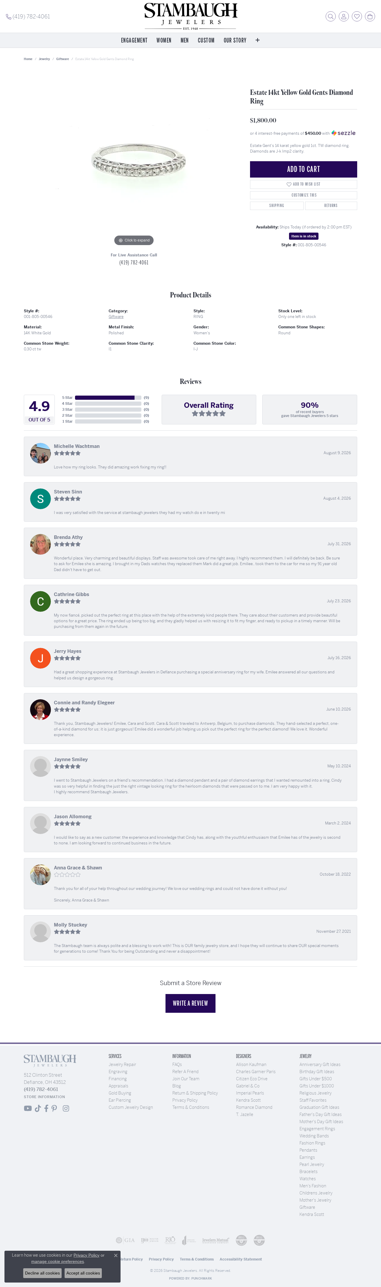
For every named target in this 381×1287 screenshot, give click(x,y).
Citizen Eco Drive (252, 1078)
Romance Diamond (254, 1107)
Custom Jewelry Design (131, 1107)
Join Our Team (185, 1078)
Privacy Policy (185, 1100)
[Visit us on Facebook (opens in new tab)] (46, 1108)
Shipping (276, 206)
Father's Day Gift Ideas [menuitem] (320, 1114)
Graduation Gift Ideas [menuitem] (319, 1107)
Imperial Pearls (250, 1093)
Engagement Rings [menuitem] (317, 1128)
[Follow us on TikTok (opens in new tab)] (38, 1108)
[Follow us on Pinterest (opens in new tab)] (54, 1108)
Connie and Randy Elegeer (84, 703)
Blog (176, 1086)
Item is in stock (303, 236)
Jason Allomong (73, 816)
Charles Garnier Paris (256, 1071)
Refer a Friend (185, 1071)
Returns (331, 206)
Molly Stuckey (70, 925)
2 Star (67, 415)
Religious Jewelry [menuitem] (315, 1093)
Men (185, 40)
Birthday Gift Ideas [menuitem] (316, 1071)
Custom (206, 40)
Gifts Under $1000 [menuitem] (316, 1086)
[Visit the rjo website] (170, 1240)
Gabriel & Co (248, 1086)
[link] (28, 16)
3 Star (67, 409)
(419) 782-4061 (134, 263)
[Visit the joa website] (189, 1240)
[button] (331, 16)
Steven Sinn (68, 492)
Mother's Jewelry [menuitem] (315, 1200)
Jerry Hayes (68, 651)
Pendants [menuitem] (308, 1150)
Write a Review (190, 1003)
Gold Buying (120, 1093)
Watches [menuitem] (307, 1178)
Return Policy (131, 1259)
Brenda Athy (68, 537)
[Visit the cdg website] (241, 1240)
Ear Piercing (120, 1100)
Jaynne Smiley (71, 759)
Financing (118, 1078)
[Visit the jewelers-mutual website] (215, 1240)
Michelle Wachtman (77, 446)
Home (28, 59)
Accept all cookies (83, 1273)
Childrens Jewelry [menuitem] (315, 1193)
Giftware (62, 59)
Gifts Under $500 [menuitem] (315, 1078)
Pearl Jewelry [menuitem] (311, 1164)
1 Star (68, 421)
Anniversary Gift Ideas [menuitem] (320, 1064)
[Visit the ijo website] (150, 1240)
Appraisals (118, 1086)
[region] (134, 158)
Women (164, 40)
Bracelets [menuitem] (308, 1171)
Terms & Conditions (190, 1107)
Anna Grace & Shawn (78, 868)
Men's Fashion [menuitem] (312, 1186)
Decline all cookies (42, 1273)
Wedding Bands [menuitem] (314, 1136)
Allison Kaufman (251, 1064)
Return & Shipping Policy (195, 1093)
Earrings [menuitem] (307, 1157)
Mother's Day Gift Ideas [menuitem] (321, 1121)
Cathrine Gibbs (71, 594)
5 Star (67, 397)
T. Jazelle (244, 1114)
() (146, 397)
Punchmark (201, 1278)
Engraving (118, 1071)
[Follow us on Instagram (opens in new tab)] (66, 1108)
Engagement (134, 40)
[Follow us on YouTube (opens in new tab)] (28, 1108)
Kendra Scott (248, 1100)
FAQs (177, 1064)
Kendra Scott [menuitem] (311, 1214)
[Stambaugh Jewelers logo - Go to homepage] (190, 16)
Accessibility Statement (241, 1259)
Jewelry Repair (122, 1064)
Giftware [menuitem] (307, 1207)
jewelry (44, 59)
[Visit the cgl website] (259, 1240)
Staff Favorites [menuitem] (313, 1100)
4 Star (67, 403)
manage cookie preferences (57, 1261)
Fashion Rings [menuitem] (312, 1143)
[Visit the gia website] (125, 1240)
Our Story (235, 40)
